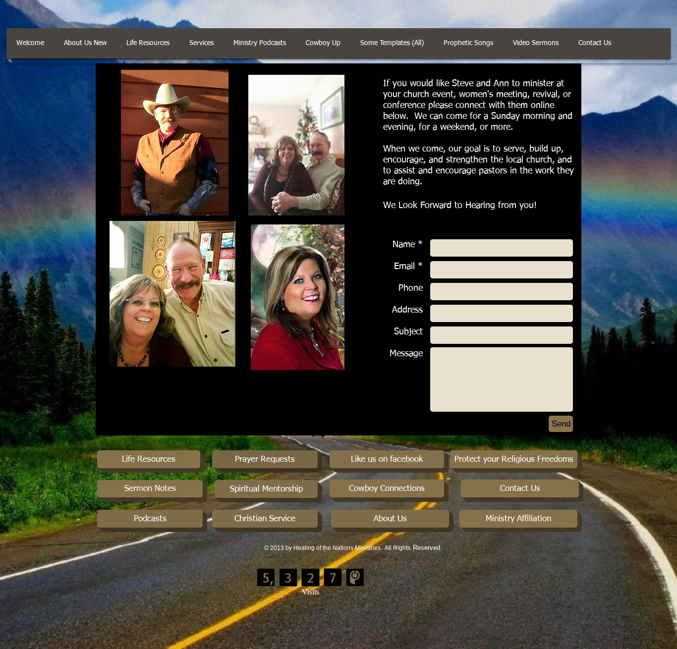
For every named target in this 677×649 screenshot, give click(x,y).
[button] (595, 43)
